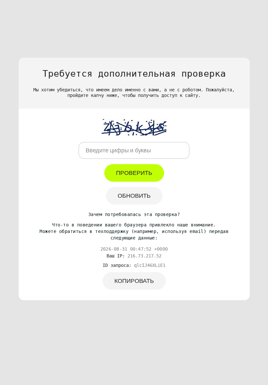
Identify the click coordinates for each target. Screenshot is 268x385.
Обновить (134, 195)
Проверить (134, 173)
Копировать (134, 281)
